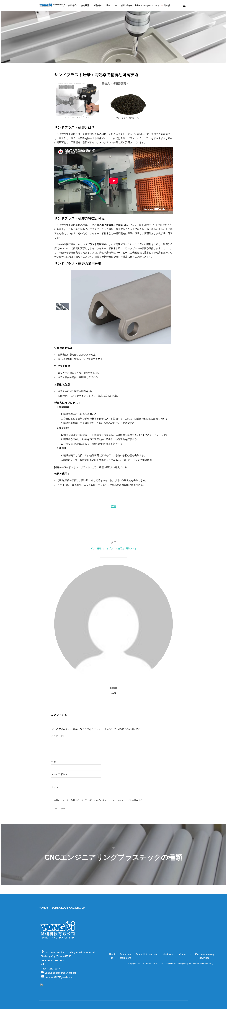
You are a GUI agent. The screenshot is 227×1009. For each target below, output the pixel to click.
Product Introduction (146, 954)
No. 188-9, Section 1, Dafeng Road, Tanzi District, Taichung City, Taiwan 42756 (69, 954)
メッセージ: (57, 736)
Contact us (184, 954)
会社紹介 (72, 5)
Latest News (167, 954)
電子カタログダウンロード (147, 5)
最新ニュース (112, 5)
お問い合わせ (126, 5)
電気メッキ (131, 548)
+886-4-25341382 (52, 960)
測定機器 (85, 5)
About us (112, 956)
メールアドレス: (59, 774)
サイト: (55, 787)
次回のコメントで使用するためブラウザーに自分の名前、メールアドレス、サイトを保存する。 (99, 800)
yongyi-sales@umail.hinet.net (58, 973)
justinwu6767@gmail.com (56, 977)
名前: (53, 761)
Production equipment (125, 956)
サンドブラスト (109, 548)
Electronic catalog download (204, 956)
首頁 (113, 506)
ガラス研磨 (96, 548)
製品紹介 (98, 5)
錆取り (121, 548)
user (113, 693)
